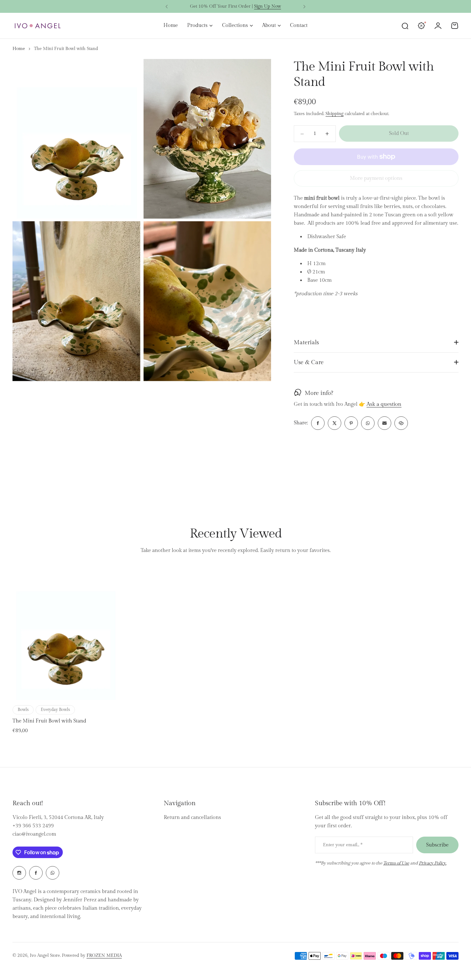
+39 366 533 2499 (33, 826)
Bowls (23, 709)
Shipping (334, 113)
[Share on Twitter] (334, 423)
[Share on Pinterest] (351, 423)
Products (197, 25)
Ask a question (384, 404)
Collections (235, 25)
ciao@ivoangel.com (34, 834)
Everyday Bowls (55, 709)
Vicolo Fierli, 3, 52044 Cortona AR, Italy (58, 817)
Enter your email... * (342, 845)
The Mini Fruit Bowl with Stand (49, 721)
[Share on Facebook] (318, 423)
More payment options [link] (376, 178)
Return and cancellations (192, 817)
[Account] (438, 26)
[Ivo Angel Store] (37, 26)
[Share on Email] (384, 423)
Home (18, 48)
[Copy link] (401, 423)
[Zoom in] (76, 139)
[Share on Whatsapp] (368, 423)
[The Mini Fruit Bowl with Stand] (65, 634)
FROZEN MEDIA (104, 955)
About (269, 25)
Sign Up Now (267, 6)
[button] (166, 7)
